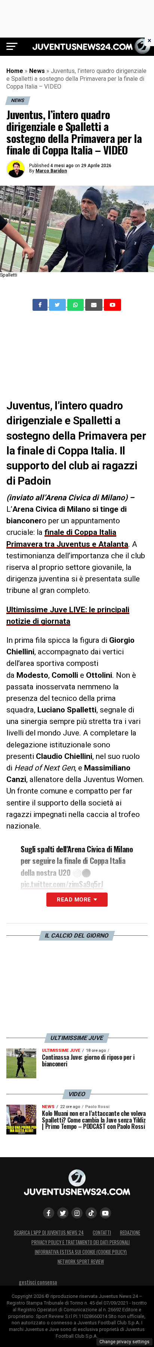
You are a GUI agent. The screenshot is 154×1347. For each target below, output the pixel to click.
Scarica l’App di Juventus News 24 (49, 1232)
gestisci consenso (38, 1282)
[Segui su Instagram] (77, 1213)
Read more (74, 899)
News (37, 70)
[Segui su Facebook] (48, 1213)
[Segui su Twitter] (62, 1213)
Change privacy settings (124, 1341)
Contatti (102, 1232)
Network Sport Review (81, 1261)
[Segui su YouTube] (105, 1213)
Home (14, 70)
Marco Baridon (51, 170)
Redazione (130, 1232)
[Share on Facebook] (41, 305)
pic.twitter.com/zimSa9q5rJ (62, 884)
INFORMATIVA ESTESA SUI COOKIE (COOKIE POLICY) (81, 1251)
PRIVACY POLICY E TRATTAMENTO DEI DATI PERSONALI (80, 1242)
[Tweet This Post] (58, 305)
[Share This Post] (76, 305)
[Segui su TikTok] (91, 1213)
